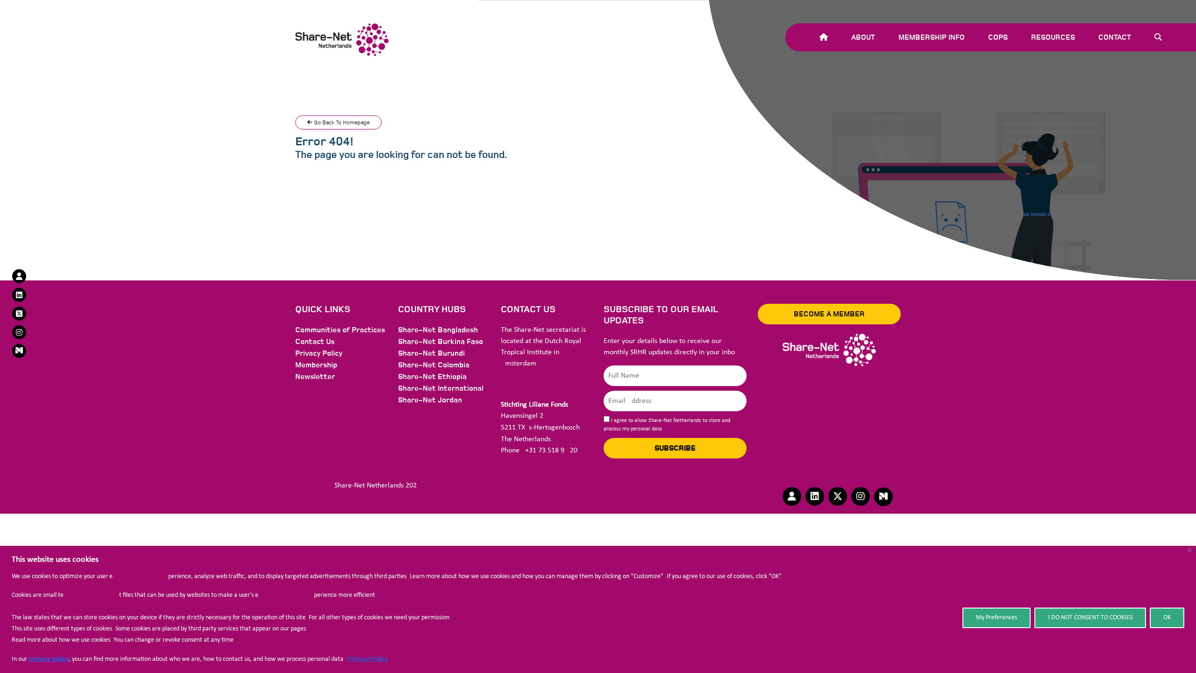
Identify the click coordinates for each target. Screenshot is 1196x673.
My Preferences (996, 617)
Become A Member (829, 314)
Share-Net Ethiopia (432, 376)
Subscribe (675, 448)
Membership (316, 365)
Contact (1114, 37)
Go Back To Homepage (341, 122)
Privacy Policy (367, 659)
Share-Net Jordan (430, 400)
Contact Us (315, 341)
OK (1167, 617)
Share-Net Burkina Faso (440, 341)
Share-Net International (441, 388)
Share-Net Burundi (431, 353)
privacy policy (48, 659)
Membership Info (931, 37)
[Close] (1190, 550)
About (863, 37)
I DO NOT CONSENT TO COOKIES (1090, 617)
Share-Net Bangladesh (438, 330)
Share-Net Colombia (434, 365)
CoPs (998, 37)
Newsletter (315, 376)
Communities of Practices (340, 330)
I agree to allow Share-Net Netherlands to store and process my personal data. (667, 425)
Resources (1053, 37)
